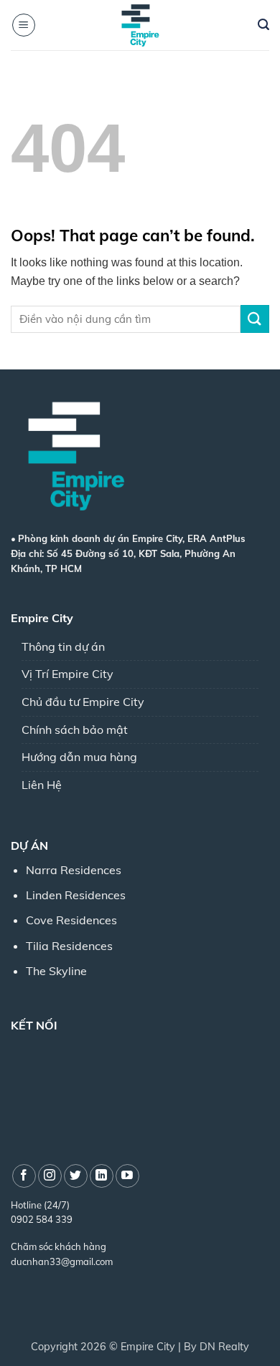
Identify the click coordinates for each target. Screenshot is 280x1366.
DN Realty (224, 1346)
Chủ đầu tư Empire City (83, 701)
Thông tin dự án (63, 646)
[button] (23, 25)
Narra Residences (73, 870)
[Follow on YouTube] (127, 1176)
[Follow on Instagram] (50, 1176)
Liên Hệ (42, 785)
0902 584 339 (42, 1219)
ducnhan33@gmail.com (62, 1261)
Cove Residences (71, 920)
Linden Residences (76, 895)
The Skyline (56, 971)
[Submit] (255, 319)
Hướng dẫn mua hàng (79, 757)
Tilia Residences (69, 946)
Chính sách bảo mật (75, 729)
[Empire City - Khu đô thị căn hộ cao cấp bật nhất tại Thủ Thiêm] (140, 25)
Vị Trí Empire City (67, 674)
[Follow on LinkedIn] (101, 1176)
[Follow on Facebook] (24, 1176)
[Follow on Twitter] (76, 1176)
